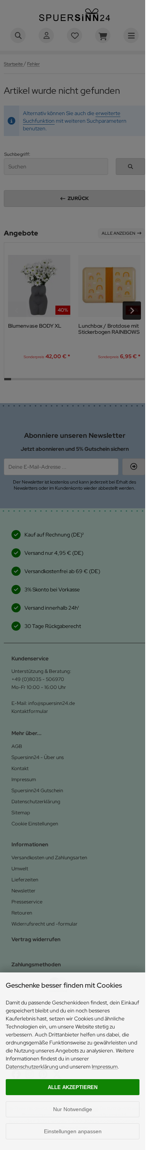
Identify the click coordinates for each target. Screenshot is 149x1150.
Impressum (105, 1066)
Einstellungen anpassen (73, 1131)
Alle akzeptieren (72, 1087)
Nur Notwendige (72, 1109)
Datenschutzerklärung (32, 1066)
